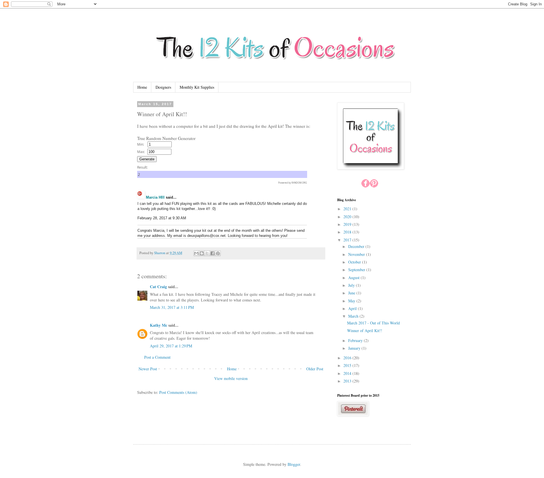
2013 (347, 381)
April (353, 308)
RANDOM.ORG (299, 182)
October (355, 262)
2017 (347, 240)
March (354, 316)
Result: (142, 167)
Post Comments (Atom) (178, 392)
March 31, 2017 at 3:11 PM (172, 307)
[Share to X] (207, 253)
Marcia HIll (155, 197)
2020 (347, 216)
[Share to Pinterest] (218, 253)
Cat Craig (158, 287)
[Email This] (196, 253)
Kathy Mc (158, 325)
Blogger (294, 464)
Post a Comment (157, 357)
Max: (141, 151)
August (354, 277)
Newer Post (148, 368)
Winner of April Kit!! (364, 330)
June (352, 293)
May (352, 300)
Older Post (314, 368)
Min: (140, 144)
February (356, 340)
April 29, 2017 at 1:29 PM (171, 346)
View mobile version (231, 378)
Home (142, 87)
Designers (163, 87)
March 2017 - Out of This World (373, 323)
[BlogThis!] (202, 253)
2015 (347, 365)
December (357, 246)
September (357, 269)
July (352, 285)
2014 (347, 373)
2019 (347, 224)
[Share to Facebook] (212, 253)
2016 (347, 357)
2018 (347, 232)
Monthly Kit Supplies (197, 87)
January (355, 348)
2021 (347, 208)
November (357, 254)
